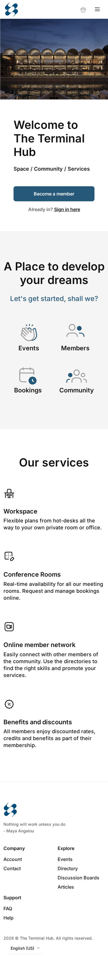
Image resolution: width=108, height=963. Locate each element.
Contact (12, 868)
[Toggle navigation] (97, 9)
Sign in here (67, 209)
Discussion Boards (78, 878)
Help (8, 918)
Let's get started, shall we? (54, 298)
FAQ (7, 908)
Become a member (54, 194)
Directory (68, 868)
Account (12, 859)
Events (65, 859)
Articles (66, 887)
